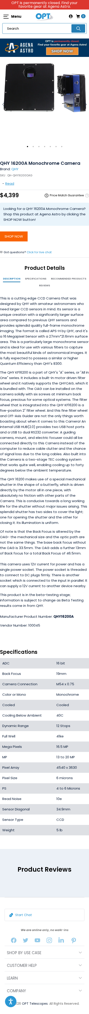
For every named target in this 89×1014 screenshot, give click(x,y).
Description (11, 278)
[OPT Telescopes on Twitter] (25, 941)
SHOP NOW (14, 236)
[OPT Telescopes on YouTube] (37, 941)
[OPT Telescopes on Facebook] (13, 941)
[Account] (71, 16)
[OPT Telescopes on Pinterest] (74, 941)
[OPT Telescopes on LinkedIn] (61, 941)
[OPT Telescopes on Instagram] (49, 941)
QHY (14, 169)
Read (9, 183)
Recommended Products (68, 278)
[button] (10, 1001)
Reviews (44, 285)
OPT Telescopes (35, 1003)
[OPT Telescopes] (44, 16)
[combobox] (44, 28)
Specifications (35, 278)
